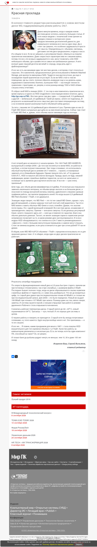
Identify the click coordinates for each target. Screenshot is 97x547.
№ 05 (32, 9)
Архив (48, 2)
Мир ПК (18, 9)
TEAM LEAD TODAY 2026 (22, 420)
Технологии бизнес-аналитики (60, 521)
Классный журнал (20, 514)
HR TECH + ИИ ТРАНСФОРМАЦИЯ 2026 (29, 442)
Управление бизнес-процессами (25, 526)
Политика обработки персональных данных (44, 464)
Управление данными (33, 521)
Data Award (15, 521)
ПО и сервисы (67, 2)
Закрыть (79, 544)
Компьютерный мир (22, 507)
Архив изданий (20, 464)
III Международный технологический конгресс (31, 413)
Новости (15, 2)
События (21, 2)
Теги (11, 464)
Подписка (36, 2)
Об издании (28, 462)
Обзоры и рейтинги (56, 2)
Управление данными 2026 (23, 435)
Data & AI (14, 523)
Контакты (63, 462)
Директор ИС (18, 510)
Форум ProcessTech (20, 427)
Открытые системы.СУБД (51, 507)
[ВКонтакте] (12, 356)
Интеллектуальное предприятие (54, 523)
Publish (50, 510)
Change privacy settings (70, 464)
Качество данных (29, 523)
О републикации (75, 462)
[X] (16, 356)
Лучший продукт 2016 (20, 399)
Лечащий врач (36, 510)
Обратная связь (40, 462)
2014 (26, 9)
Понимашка (40, 514)
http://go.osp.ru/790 (20, 96)
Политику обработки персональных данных (58, 544)
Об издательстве (16, 462)
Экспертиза (28, 2)
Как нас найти (53, 462)
